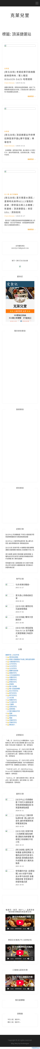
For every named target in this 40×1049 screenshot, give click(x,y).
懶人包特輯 (13, 686)
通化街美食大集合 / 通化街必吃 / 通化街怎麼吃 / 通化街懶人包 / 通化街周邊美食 (19, 780)
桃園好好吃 (13, 700)
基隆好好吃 (13, 673)
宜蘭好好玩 (13, 679)
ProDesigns (25, 1043)
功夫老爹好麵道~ (23, 584)
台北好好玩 (13, 668)
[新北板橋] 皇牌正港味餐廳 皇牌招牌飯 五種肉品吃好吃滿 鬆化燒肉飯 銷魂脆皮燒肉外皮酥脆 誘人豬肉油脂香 (19, 556)
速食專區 (12, 709)
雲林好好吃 (13, 715)
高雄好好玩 (13, 722)
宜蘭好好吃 (13, 677)
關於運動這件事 (14, 711)
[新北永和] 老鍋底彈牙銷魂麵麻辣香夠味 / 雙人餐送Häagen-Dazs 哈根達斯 (19, 76)
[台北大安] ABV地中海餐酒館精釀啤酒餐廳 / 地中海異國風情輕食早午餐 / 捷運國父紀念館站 (19, 762)
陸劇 (10, 713)
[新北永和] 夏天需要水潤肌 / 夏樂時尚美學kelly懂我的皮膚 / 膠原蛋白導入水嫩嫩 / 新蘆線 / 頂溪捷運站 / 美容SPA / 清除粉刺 (19, 205)
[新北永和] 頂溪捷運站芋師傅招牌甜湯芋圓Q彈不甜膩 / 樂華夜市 (19, 138)
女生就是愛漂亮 (14, 675)
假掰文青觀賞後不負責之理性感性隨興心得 (23, 659)
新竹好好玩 (13, 695)
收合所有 (16, 655)
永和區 (6, 68)
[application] (20, 922)
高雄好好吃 (13, 720)
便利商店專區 (13, 657)
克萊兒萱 (20, 15)
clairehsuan (9, 83)
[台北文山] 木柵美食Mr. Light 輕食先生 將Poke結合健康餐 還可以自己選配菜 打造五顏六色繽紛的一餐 (19, 743)
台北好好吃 (13, 666)
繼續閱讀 (32, 96)
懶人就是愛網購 (14, 688)
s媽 (8, 740)
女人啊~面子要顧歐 (11, 194)
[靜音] (28, 929)
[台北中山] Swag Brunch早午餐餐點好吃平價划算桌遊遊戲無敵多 (19, 771)
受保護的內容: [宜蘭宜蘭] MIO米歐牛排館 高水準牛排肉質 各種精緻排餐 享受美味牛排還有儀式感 (19, 565)
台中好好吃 (13, 664)
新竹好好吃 (13, 693)
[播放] (8, 929)
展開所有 (8, 655)
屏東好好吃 (13, 682)
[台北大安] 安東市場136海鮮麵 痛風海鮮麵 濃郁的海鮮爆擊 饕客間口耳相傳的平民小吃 (25, 836)
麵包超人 (12, 724)
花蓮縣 (11, 704)
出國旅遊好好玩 (14, 661)
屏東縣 (11, 684)
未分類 (11, 697)
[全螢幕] (32, 929)
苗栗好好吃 (13, 706)
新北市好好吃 (13, 691)
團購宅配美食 (13, 670)
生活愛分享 (13, 702)
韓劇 (10, 718)
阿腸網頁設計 (36, 1048)
